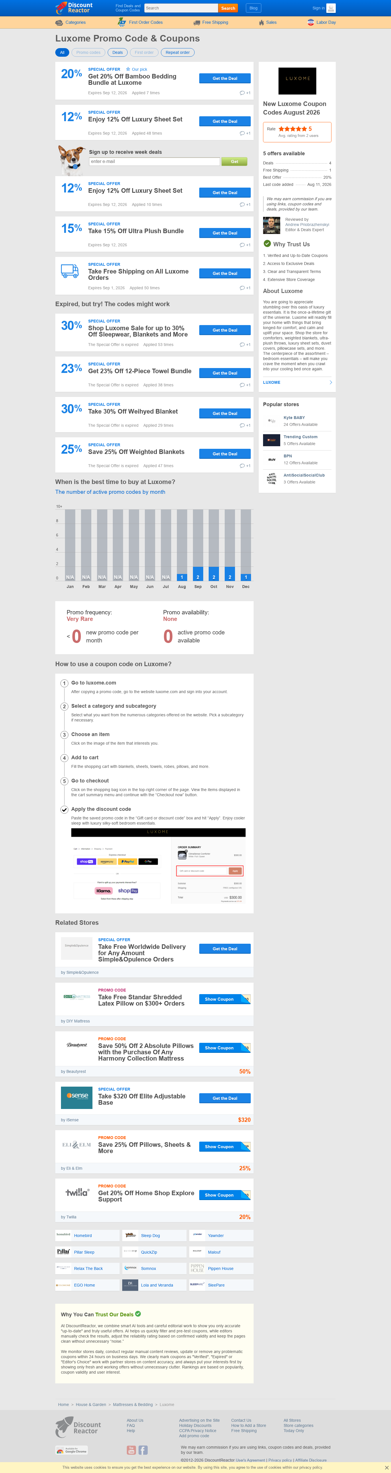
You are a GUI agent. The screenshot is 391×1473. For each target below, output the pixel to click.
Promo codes (88, 52)
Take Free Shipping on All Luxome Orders (138, 274)
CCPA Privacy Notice (197, 1430)
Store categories (298, 1425)
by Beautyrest (73, 1071)
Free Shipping (215, 22)
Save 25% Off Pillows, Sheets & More (144, 1148)
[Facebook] (144, 1450)
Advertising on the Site (199, 1420)
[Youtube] (132, 1450)
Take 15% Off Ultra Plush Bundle (136, 231)
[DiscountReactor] (74, 7)
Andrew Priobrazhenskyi (307, 224)
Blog (254, 8)
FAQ (131, 1425)
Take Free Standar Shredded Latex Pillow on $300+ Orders (141, 1000)
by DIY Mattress (75, 1021)
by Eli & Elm (71, 1168)
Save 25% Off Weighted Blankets (136, 451)
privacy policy (310, 1467)
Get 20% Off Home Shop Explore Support (146, 1196)
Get (234, 161)
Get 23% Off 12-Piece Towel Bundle (139, 371)
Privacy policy (280, 1460)
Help (131, 1430)
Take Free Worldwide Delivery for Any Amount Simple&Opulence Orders (142, 953)
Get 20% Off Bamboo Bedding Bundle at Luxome (132, 79)
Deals (117, 52)
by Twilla (68, 1217)
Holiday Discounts (195, 1425)
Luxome (271, 382)
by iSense (70, 1120)
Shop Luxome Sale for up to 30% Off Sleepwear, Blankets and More (138, 331)
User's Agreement (250, 1460)
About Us (135, 1420)
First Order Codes (146, 22)
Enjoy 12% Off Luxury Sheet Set (135, 119)
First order (144, 52)
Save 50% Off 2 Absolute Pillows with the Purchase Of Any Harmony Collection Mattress (146, 1052)
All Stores (292, 1420)
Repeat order (178, 52)
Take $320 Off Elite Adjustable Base (141, 1099)
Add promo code (194, 1435)
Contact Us (241, 1420)
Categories (76, 22)
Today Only (294, 1430)
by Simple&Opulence (80, 972)
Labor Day (326, 22)
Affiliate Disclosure (311, 1460)
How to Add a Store (248, 1425)
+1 (248, 93)
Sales (271, 22)
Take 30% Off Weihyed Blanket (133, 411)
